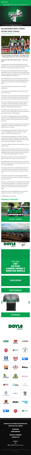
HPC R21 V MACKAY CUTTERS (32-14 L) (15, 4)
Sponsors (15, 429)
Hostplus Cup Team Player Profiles (15, 423)
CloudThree (16, 451)
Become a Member (15, 435)
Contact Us (15, 437)
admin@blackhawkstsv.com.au (15, 445)
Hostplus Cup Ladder (16, 426)
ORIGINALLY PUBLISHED (9, 199)
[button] (4, 2)
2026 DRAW (15, 280)
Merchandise (15, 431)
